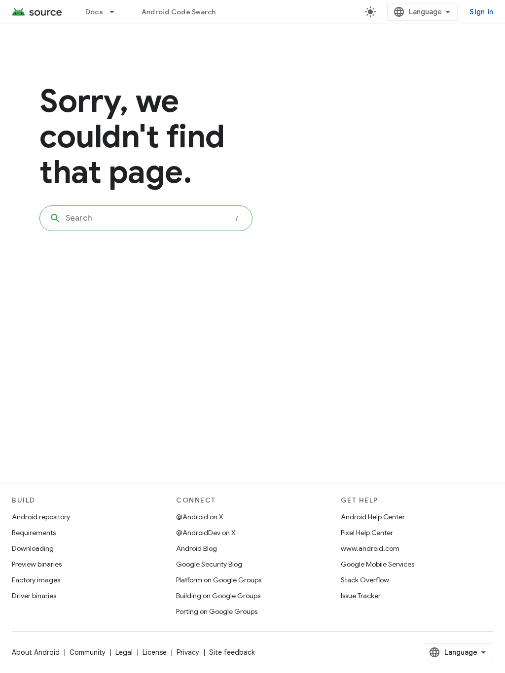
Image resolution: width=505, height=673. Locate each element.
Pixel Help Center (367, 532)
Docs (94, 11)
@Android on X (199, 516)
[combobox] (145, 218)
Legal (124, 652)
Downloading (33, 548)
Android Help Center (373, 516)
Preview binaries (37, 564)
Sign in (481, 11)
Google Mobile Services (377, 564)
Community (88, 652)
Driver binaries (34, 595)
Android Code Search (179, 11)
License (155, 652)
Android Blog (196, 548)
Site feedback (232, 652)
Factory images (36, 579)
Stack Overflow (365, 579)
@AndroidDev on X (206, 532)
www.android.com (370, 548)
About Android (36, 652)
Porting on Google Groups (216, 611)
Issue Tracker (361, 595)
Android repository (41, 516)
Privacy (188, 652)
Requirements (34, 532)
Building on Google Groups (218, 595)
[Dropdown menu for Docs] (116, 12)
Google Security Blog (209, 564)
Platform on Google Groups (218, 579)
